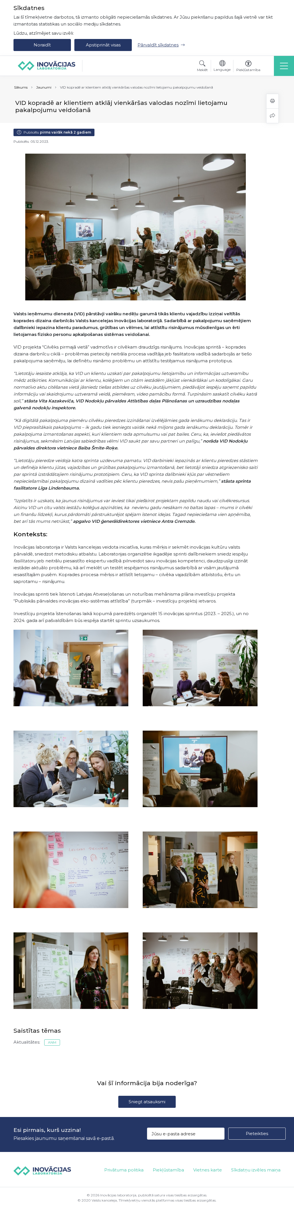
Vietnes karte (207, 1170)
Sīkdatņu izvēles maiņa (256, 1170)
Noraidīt (42, 45)
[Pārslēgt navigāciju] (284, 66)
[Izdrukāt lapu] (272, 101)
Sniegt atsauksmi (147, 1101)
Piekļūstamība (168, 1170)
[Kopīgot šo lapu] (272, 116)
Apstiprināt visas (103, 45)
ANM (52, 1042)
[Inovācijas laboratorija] (46, 65)
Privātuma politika (124, 1170)
